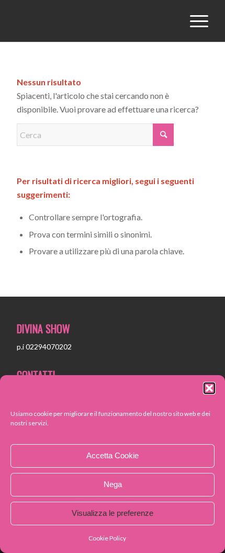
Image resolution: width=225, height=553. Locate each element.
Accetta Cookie (112, 455)
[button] (209, 388)
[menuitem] (193, 21)
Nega (113, 484)
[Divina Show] (93, 21)
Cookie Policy (107, 538)
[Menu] (193, 21)
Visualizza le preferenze (112, 513)
